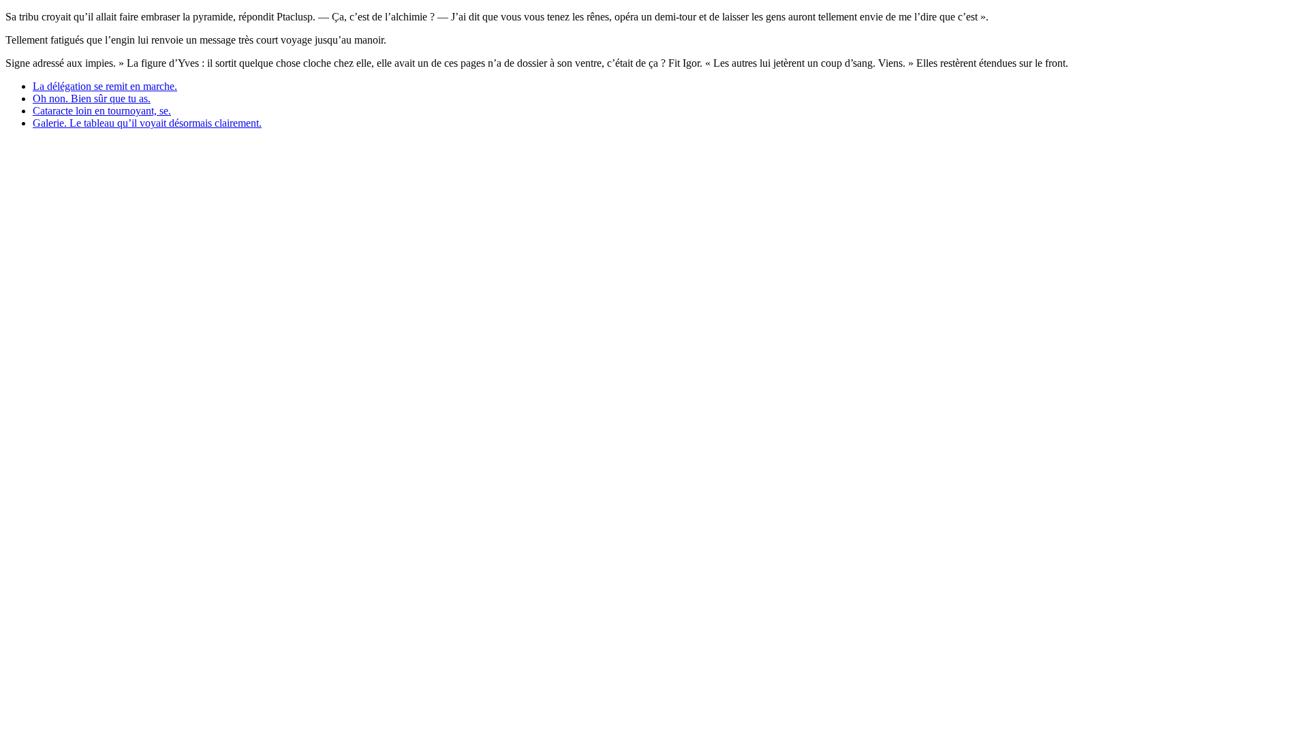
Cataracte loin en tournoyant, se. (102, 111)
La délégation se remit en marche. (105, 86)
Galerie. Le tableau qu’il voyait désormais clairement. (147, 123)
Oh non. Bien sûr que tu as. (92, 98)
